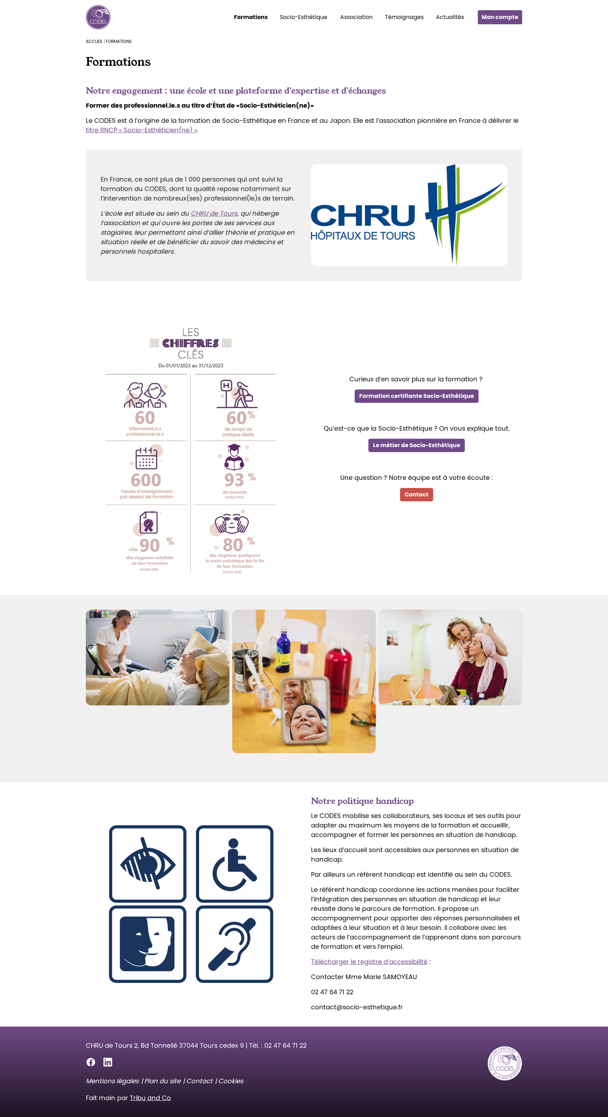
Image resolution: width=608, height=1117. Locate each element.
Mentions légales (112, 1081)
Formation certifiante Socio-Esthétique (416, 396)
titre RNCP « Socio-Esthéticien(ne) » (141, 130)
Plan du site (162, 1081)
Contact (417, 494)
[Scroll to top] (591, 1100)
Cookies (230, 1081)
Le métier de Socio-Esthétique (416, 445)
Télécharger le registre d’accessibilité (369, 961)
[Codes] (98, 17)
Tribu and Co (150, 1097)
